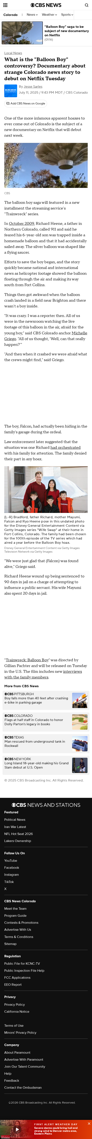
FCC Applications (17, 977)
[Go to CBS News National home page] (46, 5)
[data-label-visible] (88, 1123)
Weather (48, 15)
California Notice (16, 1011)
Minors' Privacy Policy (20, 1032)
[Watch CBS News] (17, 1129)
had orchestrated (65, 447)
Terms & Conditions (18, 937)
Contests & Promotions (21, 922)
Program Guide (15, 915)
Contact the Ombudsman (23, 1087)
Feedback (11, 1080)
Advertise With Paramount (23, 1059)
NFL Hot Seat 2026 (18, 834)
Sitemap (10, 944)
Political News (14, 819)
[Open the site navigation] (17, 5)
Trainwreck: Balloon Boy (27, 660)
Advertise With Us (17, 929)
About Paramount (17, 1052)
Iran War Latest (15, 827)
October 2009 (21, 223)
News (31, 15)
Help (7, 1073)
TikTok (9, 882)
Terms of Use (14, 1025)
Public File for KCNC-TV (22, 963)
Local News (13, 53)
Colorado (10, 15)
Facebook (11, 867)
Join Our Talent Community (24, 1066)
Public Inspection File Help (24, 970)
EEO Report (13, 984)
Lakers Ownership (17, 841)
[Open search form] (87, 5)
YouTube (10, 860)
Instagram (11, 874)
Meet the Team (15, 908)
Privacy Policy (14, 1004)
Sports (66, 15)
